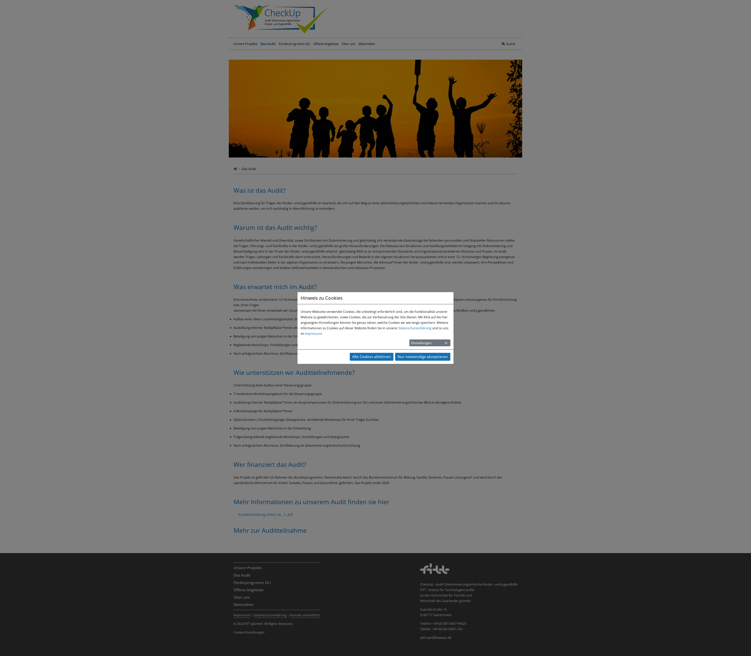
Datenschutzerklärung (415, 328)
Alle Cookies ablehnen (371, 356)
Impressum (313, 333)
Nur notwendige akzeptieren (423, 356)
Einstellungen (421, 343)
